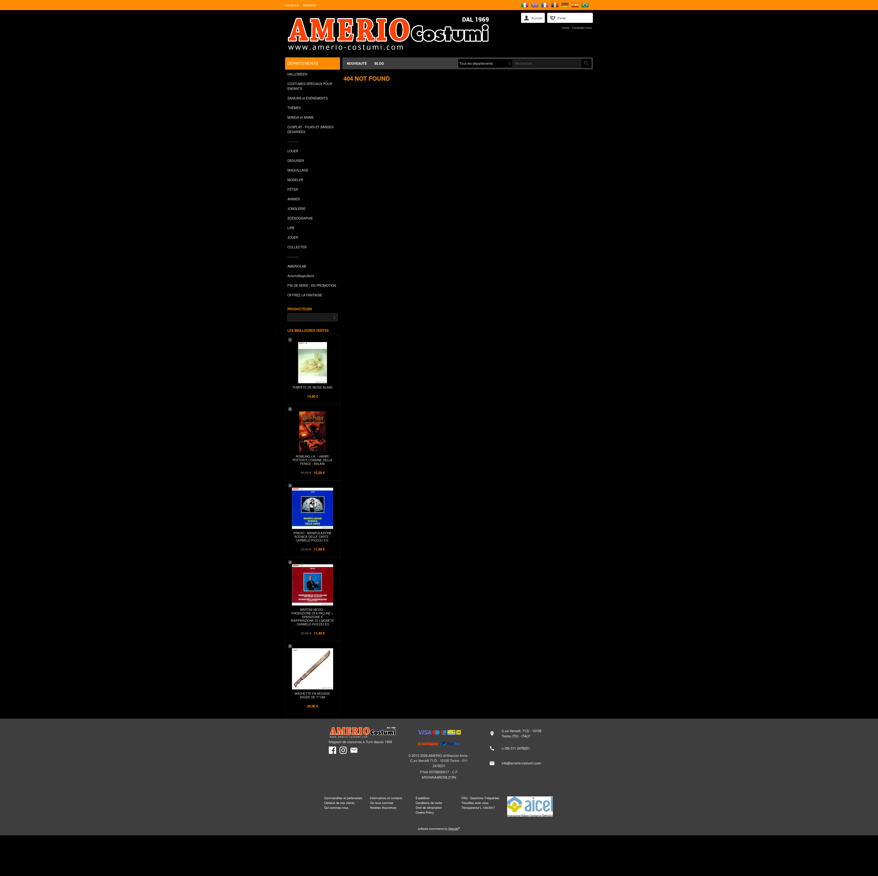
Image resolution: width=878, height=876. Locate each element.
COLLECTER (297, 247)
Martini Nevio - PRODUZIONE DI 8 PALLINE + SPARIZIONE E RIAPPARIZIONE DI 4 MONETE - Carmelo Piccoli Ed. (312, 616)
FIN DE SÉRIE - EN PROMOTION (311, 285)
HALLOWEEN (297, 74)
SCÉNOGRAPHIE (300, 218)
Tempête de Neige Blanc (312, 387)
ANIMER (293, 199)
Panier (561, 18)
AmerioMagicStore (300, 275)
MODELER (295, 179)
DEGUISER (295, 160)
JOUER (292, 237)
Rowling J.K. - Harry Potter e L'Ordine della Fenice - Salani (312, 460)
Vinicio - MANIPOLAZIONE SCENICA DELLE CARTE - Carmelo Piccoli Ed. (312, 536)
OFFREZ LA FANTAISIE (304, 295)
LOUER (292, 151)
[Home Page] (400, 34)
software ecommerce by (439, 828)
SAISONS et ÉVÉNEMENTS (307, 98)
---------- (293, 141)
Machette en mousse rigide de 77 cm (312, 695)
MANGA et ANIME (300, 117)
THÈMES (294, 107)
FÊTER (292, 189)
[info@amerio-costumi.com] (517, 763)
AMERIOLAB (296, 266)
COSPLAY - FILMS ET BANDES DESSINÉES (310, 129)
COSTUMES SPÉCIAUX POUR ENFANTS (309, 86)
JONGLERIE (296, 208)
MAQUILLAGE (297, 170)
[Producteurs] (312, 317)
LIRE (290, 227)
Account (536, 18)
